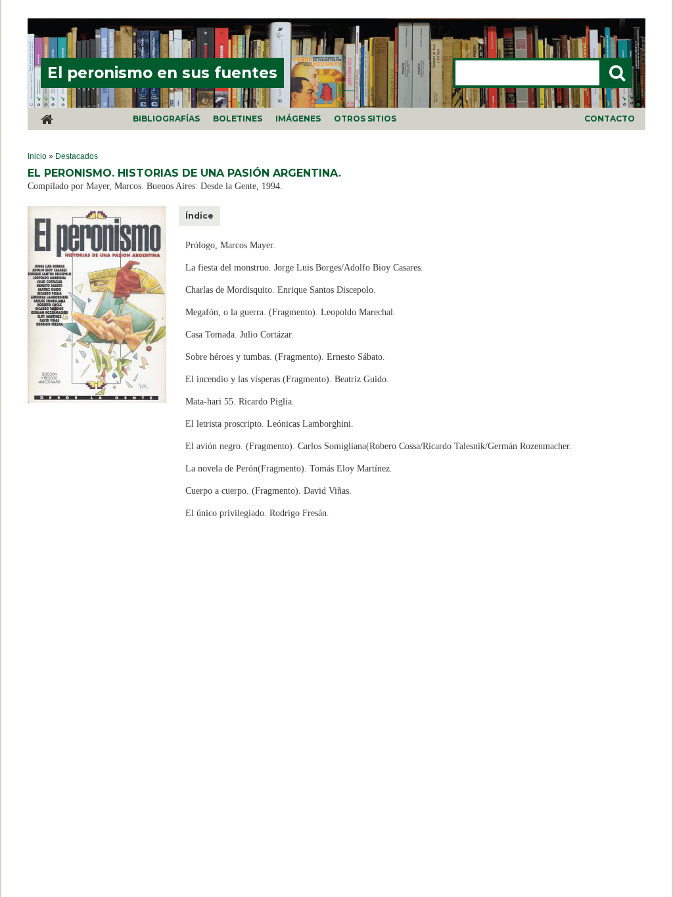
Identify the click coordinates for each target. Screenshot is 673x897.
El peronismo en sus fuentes (162, 73)
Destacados (76, 156)
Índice (199, 216)
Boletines (237, 118)
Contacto (609, 118)
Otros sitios (365, 118)
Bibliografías (166, 118)
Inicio (37, 156)
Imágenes (298, 118)
